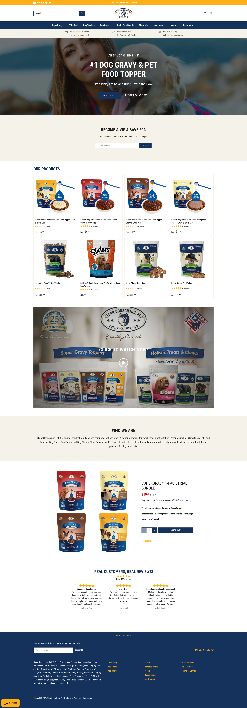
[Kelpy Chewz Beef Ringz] (146, 258)
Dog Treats (112, 666)
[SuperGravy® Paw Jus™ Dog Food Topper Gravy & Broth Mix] (146, 195)
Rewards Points (151, 666)
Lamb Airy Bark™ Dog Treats (47, 283)
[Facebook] (34, 2)
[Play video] (123, 363)
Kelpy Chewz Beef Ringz (136, 283)
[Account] (205, 13)
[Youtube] (38, 2)
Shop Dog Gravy (109, 95)
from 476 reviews (123, 579)
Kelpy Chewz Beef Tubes (181, 283)
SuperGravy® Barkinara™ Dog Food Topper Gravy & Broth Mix (98, 221)
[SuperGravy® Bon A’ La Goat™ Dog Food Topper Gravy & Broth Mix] (191, 195)
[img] (123, 576)
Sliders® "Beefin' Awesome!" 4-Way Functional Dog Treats (100, 284)
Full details (146, 541)
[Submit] (82, 13)
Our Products (46, 169)
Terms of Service (189, 671)
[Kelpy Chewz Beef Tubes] (191, 258)
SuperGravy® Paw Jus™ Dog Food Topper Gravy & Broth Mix (144, 221)
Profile (147, 671)
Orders (147, 662)
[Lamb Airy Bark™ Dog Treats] (55, 258)
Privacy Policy (188, 662)
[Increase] (154, 530)
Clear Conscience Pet (55, 698)
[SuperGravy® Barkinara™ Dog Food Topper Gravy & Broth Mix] (100, 195)
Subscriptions (150, 675)
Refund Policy (187, 666)
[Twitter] (50, 2)
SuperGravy (112, 662)
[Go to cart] (210, 13)
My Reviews (150, 679)
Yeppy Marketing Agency (83, 698)
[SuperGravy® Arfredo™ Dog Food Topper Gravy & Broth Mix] (55, 195)
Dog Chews (112, 671)
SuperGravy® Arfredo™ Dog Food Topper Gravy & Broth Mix (55, 221)
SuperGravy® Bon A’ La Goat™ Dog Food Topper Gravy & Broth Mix (188, 221)
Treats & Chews (136, 95)
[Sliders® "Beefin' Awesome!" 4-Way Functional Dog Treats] (100, 258)
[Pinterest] (46, 2)
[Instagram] (42, 2)
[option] (123, 76)
